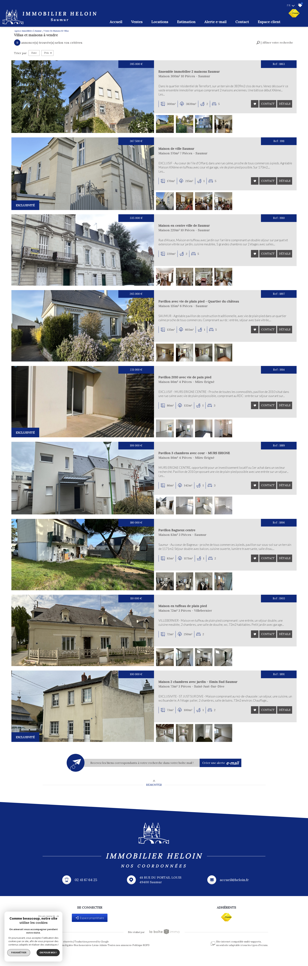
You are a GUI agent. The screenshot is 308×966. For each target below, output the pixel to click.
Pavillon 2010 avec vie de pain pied (184, 377)
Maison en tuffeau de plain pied (182, 606)
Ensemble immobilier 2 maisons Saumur (189, 71)
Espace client (269, 21)
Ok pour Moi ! (48, 952)
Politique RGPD (141, 945)
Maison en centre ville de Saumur (184, 225)
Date (34, 52)
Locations (160, 21)
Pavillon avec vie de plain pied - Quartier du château (198, 301)
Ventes (137, 21)
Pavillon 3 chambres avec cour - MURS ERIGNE (194, 453)
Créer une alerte (220, 762)
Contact (242, 21)
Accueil (116, 21)
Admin (103, 945)
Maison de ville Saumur (176, 148)
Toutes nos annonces (119, 945)
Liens (95, 945)
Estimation (186, 21)
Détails (284, 103)
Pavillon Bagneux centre (176, 530)
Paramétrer (18, 952)
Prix (46, 52)
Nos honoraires (82, 945)
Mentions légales (63, 945)
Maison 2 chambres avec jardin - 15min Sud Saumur (197, 682)
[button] (274, 43)
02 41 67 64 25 (86, 880)
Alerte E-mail (215, 21)
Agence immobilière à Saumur (28, 31)
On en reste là (46, 916)
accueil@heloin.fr (234, 880)
